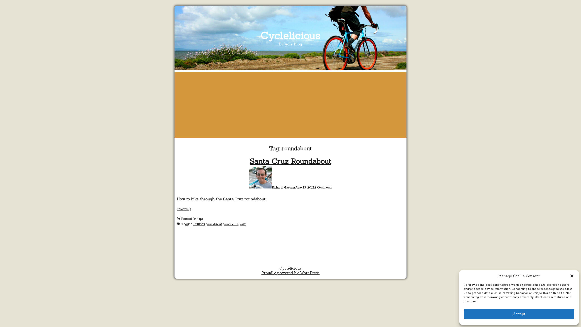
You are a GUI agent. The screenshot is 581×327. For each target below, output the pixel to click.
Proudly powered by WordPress (290, 272)
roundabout (214, 224)
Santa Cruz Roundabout (290, 161)
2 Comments (323, 187)
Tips (200, 218)
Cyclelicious (290, 35)
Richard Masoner (283, 187)
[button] (572, 276)
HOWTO (199, 224)
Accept (519, 314)
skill (243, 224)
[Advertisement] (290, 104)
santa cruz (231, 224)
